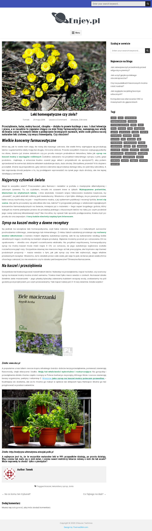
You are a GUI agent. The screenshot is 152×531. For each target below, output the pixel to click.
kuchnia (115, 139)
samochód (130, 153)
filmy (113, 128)
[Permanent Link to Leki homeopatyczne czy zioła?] (54, 76)
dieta (133, 125)
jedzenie (127, 135)
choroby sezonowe (119, 125)
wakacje (115, 160)
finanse (121, 128)
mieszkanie (116, 142)
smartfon (142, 153)
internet (144, 132)
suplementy (129, 157)
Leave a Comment (58, 120)
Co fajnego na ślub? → (94, 494)
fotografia (139, 128)
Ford (130, 128)
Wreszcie (73, 378)
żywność (115, 164)
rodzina (144, 150)
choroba (132, 121)
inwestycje (116, 135)
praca (125, 150)
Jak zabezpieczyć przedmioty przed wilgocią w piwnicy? (128, 69)
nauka (142, 142)
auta (113, 118)
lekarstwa (57, 486)
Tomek (26, 120)
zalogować (17, 507)
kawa (136, 135)
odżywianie (116, 146)
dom (140, 125)
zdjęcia (134, 160)
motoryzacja (130, 142)
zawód (125, 160)
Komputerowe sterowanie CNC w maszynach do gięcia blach (127, 100)
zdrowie (143, 160)
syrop (65, 486)
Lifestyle (74, 119)
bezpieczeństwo (118, 121)
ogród (127, 146)
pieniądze (142, 146)
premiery (134, 150)
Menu (77, 33)
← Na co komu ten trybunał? (16, 494)
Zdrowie (83, 119)
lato (123, 139)
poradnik (115, 150)
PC (134, 146)
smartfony (116, 157)
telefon (140, 157)
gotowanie (125, 132)
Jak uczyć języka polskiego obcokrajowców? (124, 77)
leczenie (131, 139)
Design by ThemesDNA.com (76, 527)
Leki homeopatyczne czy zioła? (54, 114)
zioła (71, 486)
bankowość (130, 118)
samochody (117, 153)
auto (120, 118)
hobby (135, 132)
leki (139, 139)
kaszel (48, 486)
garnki (114, 132)
